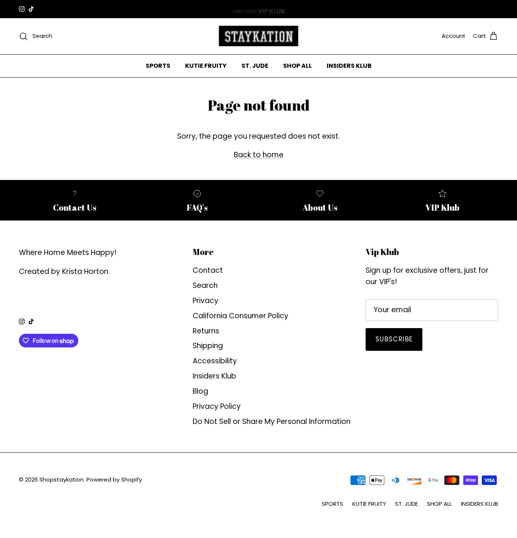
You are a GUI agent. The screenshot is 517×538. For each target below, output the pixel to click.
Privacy (205, 301)
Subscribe (394, 339)
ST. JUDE (254, 65)
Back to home (258, 155)
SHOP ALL (297, 65)
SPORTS (158, 65)
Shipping (208, 346)
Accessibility (215, 361)
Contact (208, 270)
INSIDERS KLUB (349, 65)
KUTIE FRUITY (206, 65)
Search (205, 285)
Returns (206, 331)
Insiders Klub (214, 376)
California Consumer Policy (240, 316)
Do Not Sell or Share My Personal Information (271, 421)
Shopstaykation (61, 479)
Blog (200, 391)
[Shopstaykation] (258, 36)
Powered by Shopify (114, 479)
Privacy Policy (217, 406)
